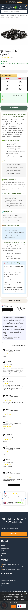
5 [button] (14, 49)
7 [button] (17, 49)
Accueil (2, 15)
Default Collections (10, 15)
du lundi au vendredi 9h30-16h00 (11, 569)
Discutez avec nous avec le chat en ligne (14, 567)
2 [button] (11, 49)
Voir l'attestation (7, 310)
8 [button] (18, 49)
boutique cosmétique (18, 591)
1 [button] (9, 49)
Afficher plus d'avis (14, 485)
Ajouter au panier (10, 75)
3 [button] (12, 49)
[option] (14, 34)
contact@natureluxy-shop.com (11, 564)
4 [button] (13, 49)
